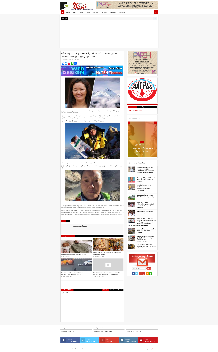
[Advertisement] (109, 33)
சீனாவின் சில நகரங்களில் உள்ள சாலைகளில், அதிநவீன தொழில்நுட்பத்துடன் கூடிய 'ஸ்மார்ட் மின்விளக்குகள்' (106, 273)
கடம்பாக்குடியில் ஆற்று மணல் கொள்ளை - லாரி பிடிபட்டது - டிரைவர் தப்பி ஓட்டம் (146, 246)
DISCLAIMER (94, 345)
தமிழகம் (68, 12)
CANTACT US (102, 345)
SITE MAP (80, 345)
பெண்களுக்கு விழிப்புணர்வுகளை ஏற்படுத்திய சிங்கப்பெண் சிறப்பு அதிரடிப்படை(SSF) (145, 238)
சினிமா (88, 12)
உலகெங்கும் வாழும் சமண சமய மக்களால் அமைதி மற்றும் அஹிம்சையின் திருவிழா (107, 253)
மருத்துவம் (96, 12)
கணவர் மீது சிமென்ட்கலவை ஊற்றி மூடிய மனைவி (73, 254)
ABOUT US (87, 345)
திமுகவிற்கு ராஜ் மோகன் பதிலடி (145, 211)
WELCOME (63, 345)
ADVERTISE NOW (111, 345)
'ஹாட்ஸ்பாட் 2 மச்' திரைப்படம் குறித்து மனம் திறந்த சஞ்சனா (142, 147)
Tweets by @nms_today (135, 110)
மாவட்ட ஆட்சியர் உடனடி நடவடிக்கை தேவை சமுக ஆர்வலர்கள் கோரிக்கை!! (146, 230)
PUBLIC (69, 345)
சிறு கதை (104, 12)
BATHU (156, 349)
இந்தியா (75, 12)
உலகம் (82, 12)
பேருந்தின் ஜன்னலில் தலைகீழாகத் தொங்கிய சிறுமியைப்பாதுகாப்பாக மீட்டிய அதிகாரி (72, 273)
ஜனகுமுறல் (122, 12)
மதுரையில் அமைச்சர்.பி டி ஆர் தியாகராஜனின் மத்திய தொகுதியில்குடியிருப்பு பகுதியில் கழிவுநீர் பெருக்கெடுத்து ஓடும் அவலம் (141, 171)
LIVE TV (75, 345)
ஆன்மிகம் (113, 12)
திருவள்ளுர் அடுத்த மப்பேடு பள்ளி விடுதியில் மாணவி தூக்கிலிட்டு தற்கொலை (146, 179)
